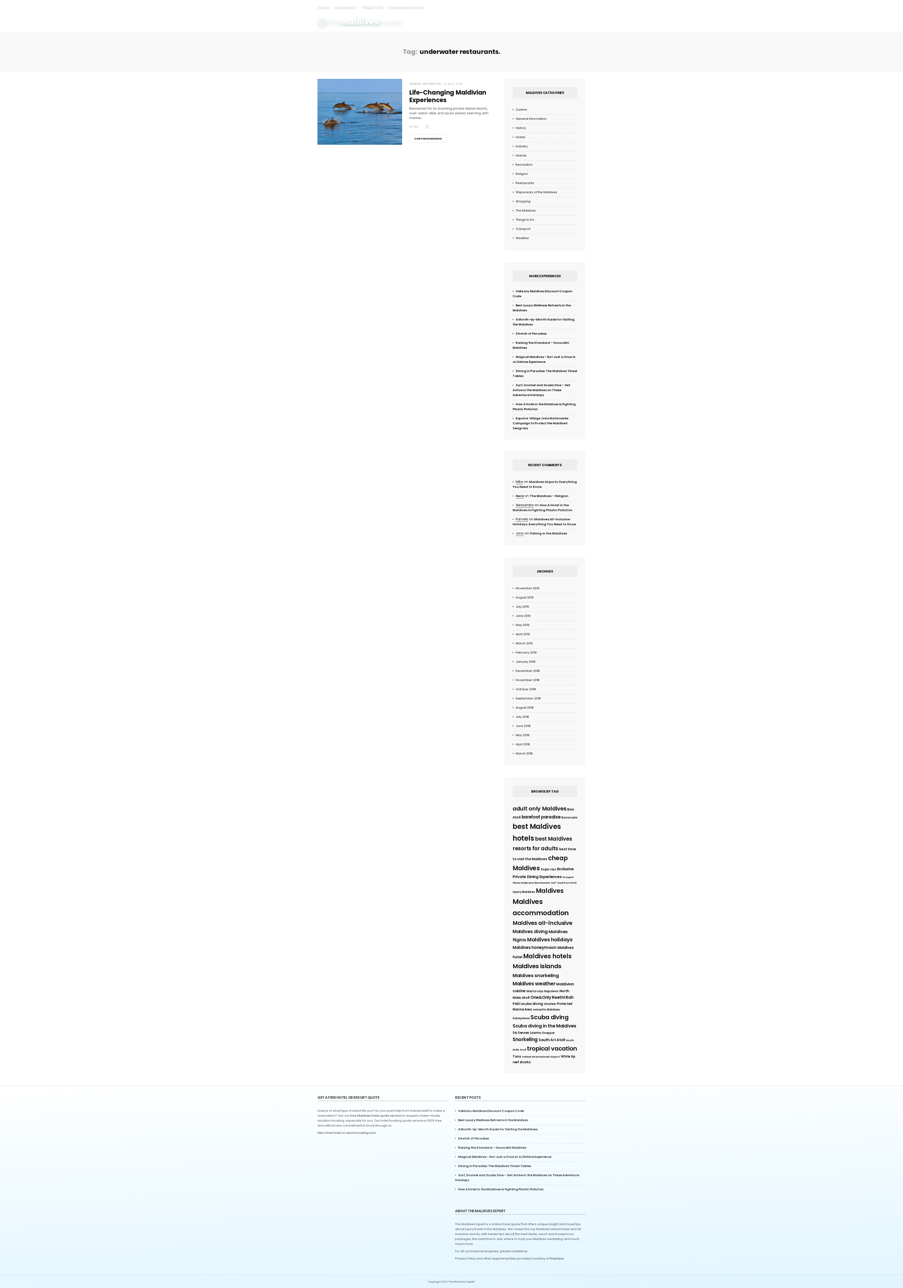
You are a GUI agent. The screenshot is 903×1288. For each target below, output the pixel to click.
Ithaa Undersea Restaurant (531, 883)
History (521, 128)
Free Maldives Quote (405, 6)
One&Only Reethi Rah (552, 997)
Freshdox (557, 1258)
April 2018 (523, 744)
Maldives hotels (547, 956)
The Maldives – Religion (549, 496)
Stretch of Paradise (531, 333)
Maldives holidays (550, 939)
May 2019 (522, 625)
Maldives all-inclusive (542, 923)
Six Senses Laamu (527, 1033)
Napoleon (551, 991)
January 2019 (525, 661)
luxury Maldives (524, 892)
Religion (522, 174)
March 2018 (524, 753)
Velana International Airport (541, 1057)
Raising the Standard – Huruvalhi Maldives (492, 1147)
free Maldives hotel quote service (375, 1115)
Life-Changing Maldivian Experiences (447, 96)
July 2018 (522, 716)
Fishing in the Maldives (548, 533)
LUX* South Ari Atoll (563, 883)
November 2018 (527, 680)
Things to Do (372, 6)
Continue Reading (428, 138)
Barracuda (569, 817)
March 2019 (524, 643)
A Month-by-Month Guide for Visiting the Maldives (498, 1129)
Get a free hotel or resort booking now (346, 1133)
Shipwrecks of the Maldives (536, 192)
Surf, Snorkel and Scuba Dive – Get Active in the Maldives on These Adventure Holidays (541, 390)
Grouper (568, 877)
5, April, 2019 (453, 83)
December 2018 (528, 671)
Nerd (520, 496)
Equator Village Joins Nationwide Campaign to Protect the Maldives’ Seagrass (540, 423)
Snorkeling (525, 1039)
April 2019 (523, 634)
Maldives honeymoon (534, 947)
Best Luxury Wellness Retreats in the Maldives (493, 1120)
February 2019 (526, 652)
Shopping (523, 201)
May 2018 (522, 735)
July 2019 (522, 606)
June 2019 (523, 616)
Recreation (524, 164)
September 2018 (528, 698)
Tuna (517, 1056)
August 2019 (525, 597)
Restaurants (345, 6)
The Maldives (526, 210)
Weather (522, 238)
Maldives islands (537, 966)
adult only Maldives (539, 808)
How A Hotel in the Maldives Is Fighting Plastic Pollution (501, 1189)
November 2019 (527, 588)
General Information (425, 83)
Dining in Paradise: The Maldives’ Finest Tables (494, 1166)
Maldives (550, 891)
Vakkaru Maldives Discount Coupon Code (491, 1111)
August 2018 (525, 707)
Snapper (548, 1033)
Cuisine (521, 109)
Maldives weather (534, 983)
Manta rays (535, 991)
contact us (519, 1251)
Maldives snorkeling (536, 975)
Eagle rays (548, 869)
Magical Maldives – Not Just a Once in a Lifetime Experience (504, 1157)
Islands (521, 155)
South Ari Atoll (552, 1040)
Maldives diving (530, 931)
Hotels (323, 6)
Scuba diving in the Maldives (544, 1026)
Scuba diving (549, 1017)
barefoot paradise (541, 817)
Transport (523, 229)
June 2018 (523, 726)
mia (416, 126)
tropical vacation (552, 1048)
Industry (522, 146)
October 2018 (526, 689)
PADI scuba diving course (534, 1003)
